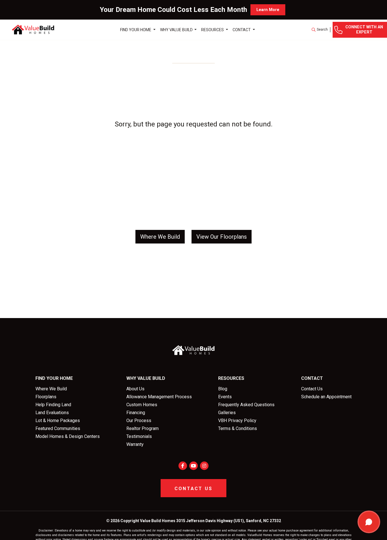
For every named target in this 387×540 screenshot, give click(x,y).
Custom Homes (141, 404)
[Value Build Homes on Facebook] (182, 465)
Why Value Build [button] (177, 29)
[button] (319, 29)
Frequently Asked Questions (246, 404)
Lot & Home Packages (57, 420)
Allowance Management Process (159, 396)
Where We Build (51, 388)
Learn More (267, 9)
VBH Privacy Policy (237, 420)
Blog (222, 388)
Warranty (135, 444)
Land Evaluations (52, 412)
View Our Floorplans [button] (221, 236)
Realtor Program (142, 428)
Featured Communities (57, 428)
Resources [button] (213, 29)
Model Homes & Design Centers (67, 436)
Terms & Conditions (237, 428)
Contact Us (312, 388)
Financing (135, 412)
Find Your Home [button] (136, 29)
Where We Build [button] (160, 236)
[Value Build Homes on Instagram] (204, 465)
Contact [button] (242, 29)
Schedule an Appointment (326, 396)
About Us (135, 388)
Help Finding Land (53, 404)
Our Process (138, 420)
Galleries (227, 412)
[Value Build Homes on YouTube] (193, 465)
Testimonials (139, 436)
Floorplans (45, 396)
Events (225, 396)
